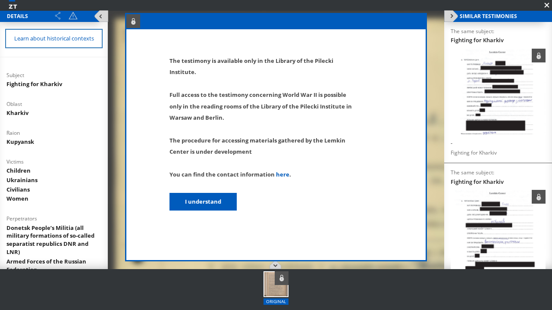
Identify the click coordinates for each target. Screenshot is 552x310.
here (282, 174)
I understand (203, 201)
